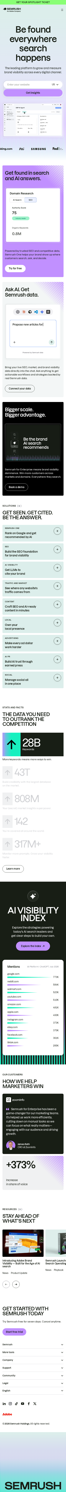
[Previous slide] (6, 1284)
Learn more (13, 868)
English (6, 1390)
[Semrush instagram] (10, 1404)
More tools (8, 1352)
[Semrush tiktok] (16, 1404)
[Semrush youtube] (22, 1404)
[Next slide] (16, 1284)
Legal (5, 1383)
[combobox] (29, 84)
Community (8, 1375)
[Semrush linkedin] (4, 1404)
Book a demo (16, 487)
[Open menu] (62, 10)
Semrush (7, 1344)
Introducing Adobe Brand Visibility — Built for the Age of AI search (21, 1263)
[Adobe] (7, 1414)
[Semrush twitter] (35, 1404)
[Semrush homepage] (11, 10)
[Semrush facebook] (29, 1404)
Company (7, 1360)
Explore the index (31, 946)
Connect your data (20, 388)
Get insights (33, 92)
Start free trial (14, 1332)
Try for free (15, 268)
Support (6, 1368)
